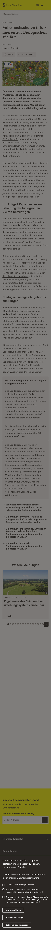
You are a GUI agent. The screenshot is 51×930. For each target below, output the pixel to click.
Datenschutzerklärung (28, 877)
